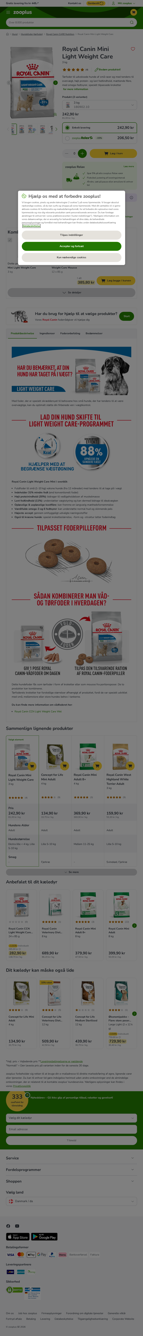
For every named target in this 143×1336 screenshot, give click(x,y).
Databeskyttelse (31, 225)
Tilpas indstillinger (71, 235)
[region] (71, 228)
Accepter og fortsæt (72, 246)
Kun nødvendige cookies (71, 257)
